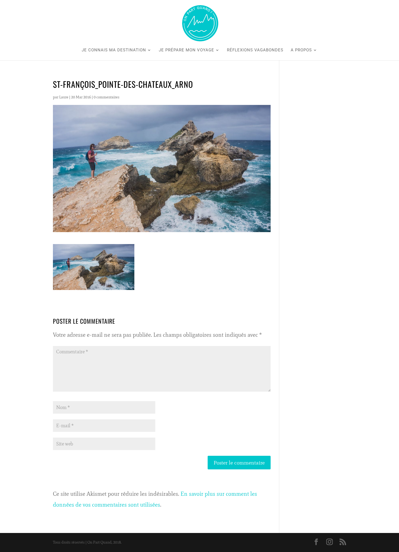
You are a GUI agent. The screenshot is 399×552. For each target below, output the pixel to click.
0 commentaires (106, 97)
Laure (63, 97)
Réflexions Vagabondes (255, 50)
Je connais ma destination (114, 50)
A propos (301, 50)
